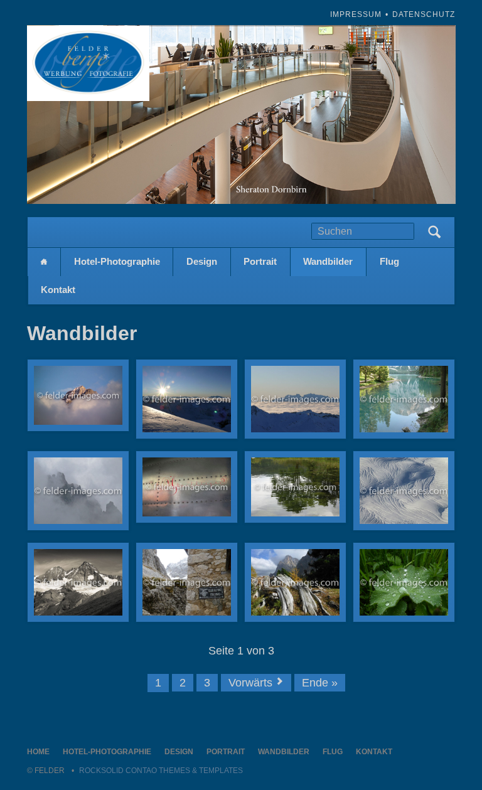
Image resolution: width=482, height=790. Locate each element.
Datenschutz (423, 14)
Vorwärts (250, 682)
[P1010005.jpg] (404, 582)
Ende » (320, 682)
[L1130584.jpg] (186, 399)
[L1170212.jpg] (404, 399)
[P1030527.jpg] (404, 490)
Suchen (434, 232)
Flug (389, 261)
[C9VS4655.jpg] (78, 395)
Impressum (356, 14)
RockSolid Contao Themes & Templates (161, 770)
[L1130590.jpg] (295, 399)
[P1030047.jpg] (186, 582)
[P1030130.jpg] (78, 582)
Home (44, 262)
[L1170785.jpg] (78, 490)
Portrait (260, 261)
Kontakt (58, 289)
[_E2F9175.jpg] (295, 486)
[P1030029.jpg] (295, 582)
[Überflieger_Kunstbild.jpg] (186, 486)
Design (201, 261)
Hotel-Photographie (117, 261)
